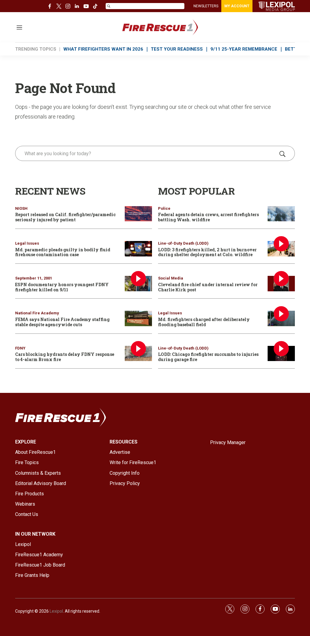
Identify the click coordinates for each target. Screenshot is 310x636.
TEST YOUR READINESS (177, 49)
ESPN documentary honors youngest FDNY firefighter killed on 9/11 (62, 287)
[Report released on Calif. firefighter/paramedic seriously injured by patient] (138, 214)
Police (164, 208)
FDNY (20, 348)
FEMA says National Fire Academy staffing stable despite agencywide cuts (62, 321)
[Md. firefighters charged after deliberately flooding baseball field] (281, 318)
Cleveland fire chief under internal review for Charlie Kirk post (208, 287)
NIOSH (21, 208)
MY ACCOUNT (236, 6)
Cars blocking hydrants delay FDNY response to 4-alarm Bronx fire (64, 356)
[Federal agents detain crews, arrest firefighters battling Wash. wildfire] (281, 214)
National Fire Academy (37, 313)
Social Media (170, 278)
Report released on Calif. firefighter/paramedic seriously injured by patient (65, 217)
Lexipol (56, 611)
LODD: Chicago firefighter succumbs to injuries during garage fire (208, 356)
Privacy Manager (228, 442)
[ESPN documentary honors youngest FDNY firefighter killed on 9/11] (138, 283)
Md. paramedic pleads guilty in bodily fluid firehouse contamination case (62, 252)
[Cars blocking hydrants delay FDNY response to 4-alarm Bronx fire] (138, 353)
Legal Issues (27, 243)
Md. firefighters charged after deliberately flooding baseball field (204, 321)
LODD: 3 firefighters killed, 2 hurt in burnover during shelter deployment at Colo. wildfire (207, 252)
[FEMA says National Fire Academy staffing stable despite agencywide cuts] (138, 318)
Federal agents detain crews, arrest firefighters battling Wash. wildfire (208, 217)
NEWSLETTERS (205, 6)
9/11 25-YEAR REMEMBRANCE (243, 49)
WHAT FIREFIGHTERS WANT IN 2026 (103, 49)
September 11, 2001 (33, 278)
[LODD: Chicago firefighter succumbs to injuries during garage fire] (281, 353)
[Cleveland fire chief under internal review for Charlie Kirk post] (281, 283)
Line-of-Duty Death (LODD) (183, 243)
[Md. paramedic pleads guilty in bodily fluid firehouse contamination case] (138, 248)
